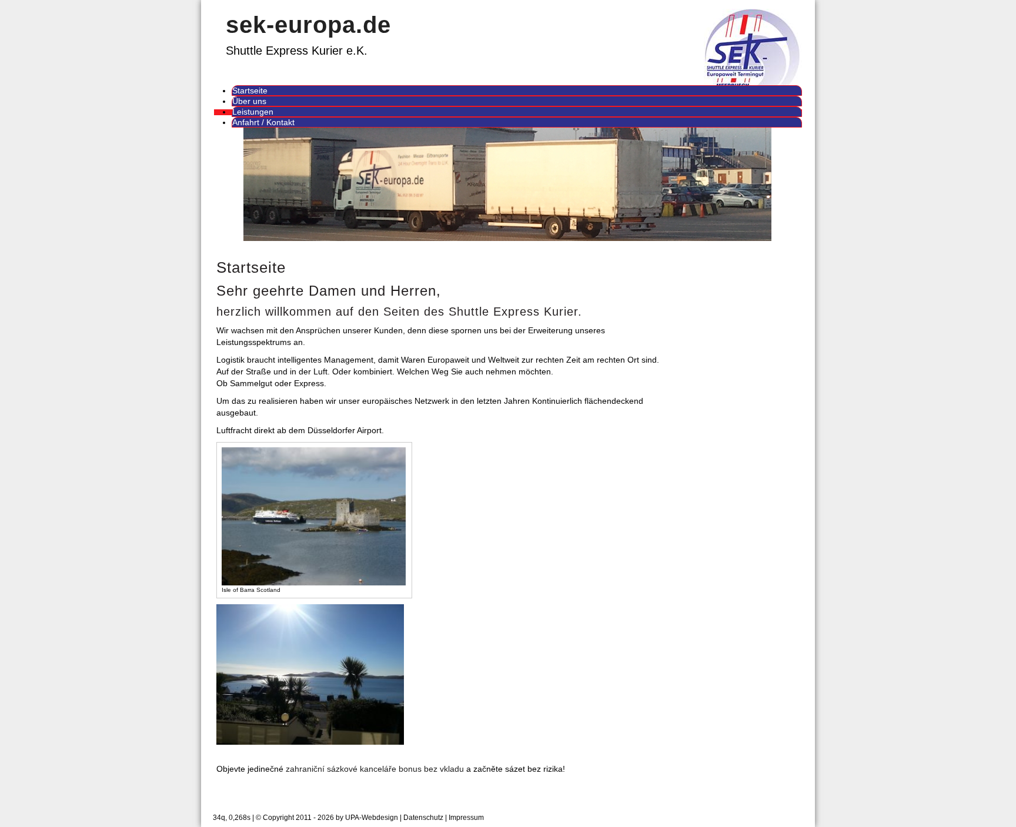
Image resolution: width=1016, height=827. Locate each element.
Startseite (250, 90)
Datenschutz (423, 817)
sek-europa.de (308, 25)
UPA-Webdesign (371, 817)
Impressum (466, 817)
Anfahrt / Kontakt (263, 122)
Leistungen (252, 111)
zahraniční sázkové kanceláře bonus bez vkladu (375, 769)
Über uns (249, 101)
